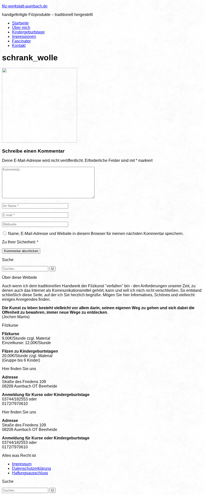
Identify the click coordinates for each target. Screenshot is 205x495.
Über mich (21, 27)
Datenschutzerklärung (31, 468)
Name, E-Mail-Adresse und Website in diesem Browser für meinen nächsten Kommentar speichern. (96, 233)
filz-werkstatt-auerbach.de (25, 6)
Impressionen (24, 36)
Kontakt (19, 45)
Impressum (22, 464)
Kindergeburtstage (28, 32)
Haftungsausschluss (30, 473)
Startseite (20, 23)
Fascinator (21, 41)
